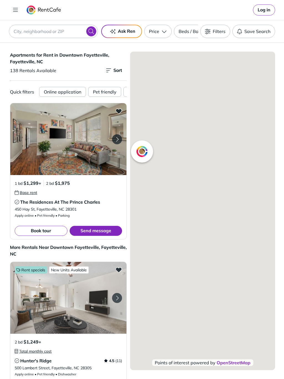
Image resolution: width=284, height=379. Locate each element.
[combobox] (53, 31)
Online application (62, 92)
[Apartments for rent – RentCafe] (44, 10)
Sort (117, 70)
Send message (95, 230)
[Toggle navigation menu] (15, 10)
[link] (264, 10)
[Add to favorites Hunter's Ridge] (119, 270)
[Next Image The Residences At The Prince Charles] (117, 139)
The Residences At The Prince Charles (60, 202)
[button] (68, 139)
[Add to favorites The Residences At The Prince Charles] (119, 111)
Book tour (41, 230)
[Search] (91, 31)
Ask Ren (126, 31)
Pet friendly (104, 92)
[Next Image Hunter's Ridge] (117, 298)
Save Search (257, 31)
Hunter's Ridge (36, 360)
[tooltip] (26, 192)
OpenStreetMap (233, 362)
